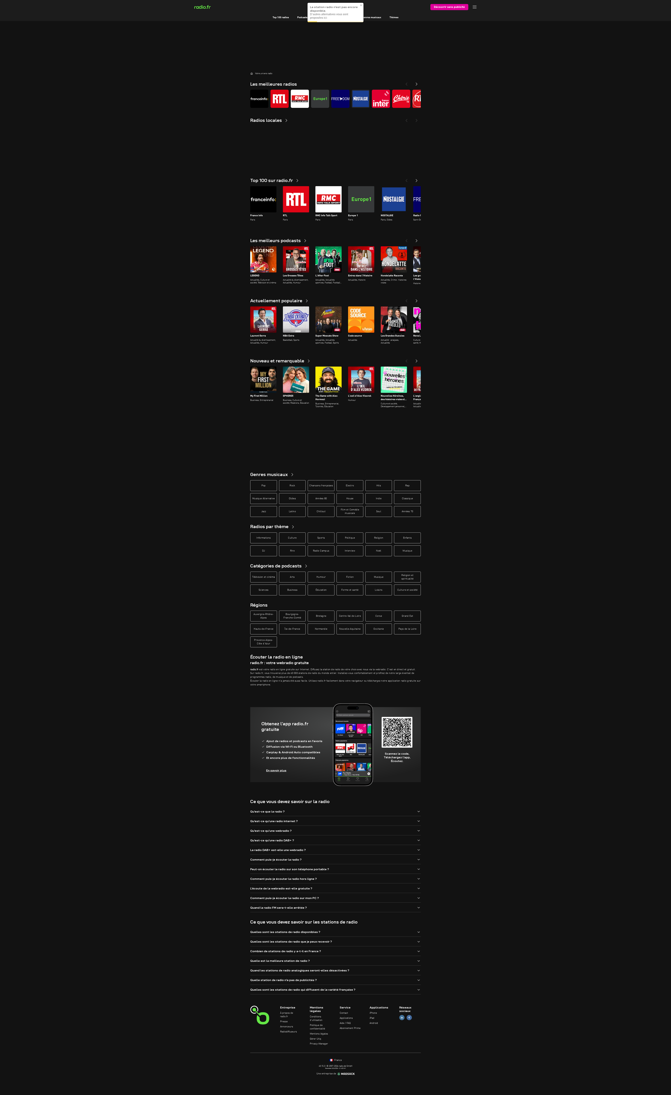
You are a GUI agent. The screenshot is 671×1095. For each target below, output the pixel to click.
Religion (378, 538)
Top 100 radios (281, 17)
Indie (378, 498)
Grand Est (407, 616)
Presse (284, 1021)
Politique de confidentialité (317, 1027)
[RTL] (279, 99)
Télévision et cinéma (263, 577)
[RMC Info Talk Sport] (300, 99)
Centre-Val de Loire (350, 616)
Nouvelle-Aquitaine (349, 629)
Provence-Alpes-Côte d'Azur (263, 642)
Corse (378, 616)
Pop (263, 485)
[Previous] (406, 82)
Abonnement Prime (350, 1028)
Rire (292, 551)
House (349, 498)
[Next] (416, 82)
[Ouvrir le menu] (474, 7)
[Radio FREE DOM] (340, 99)
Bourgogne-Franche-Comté (292, 616)
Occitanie (378, 629)
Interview (350, 551)
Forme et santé (350, 590)
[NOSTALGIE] (361, 99)
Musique (407, 551)
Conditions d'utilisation (316, 1018)
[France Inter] (381, 99)
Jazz (263, 511)
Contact (344, 1013)
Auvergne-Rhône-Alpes (263, 616)
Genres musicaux (371, 17)
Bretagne (321, 616)
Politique (350, 538)
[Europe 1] (320, 99)
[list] (335, 99)
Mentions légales (319, 1034)
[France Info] (259, 99)
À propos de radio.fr (286, 1015)
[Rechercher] (357, 7)
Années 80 (321, 498)
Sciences (264, 590)
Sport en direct (324, 17)
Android (374, 1023)
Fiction (350, 577)
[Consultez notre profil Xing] (409, 1017)
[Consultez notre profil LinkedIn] (402, 1017)
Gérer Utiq (315, 1039)
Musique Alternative (263, 498)
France (338, 1060)
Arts (292, 577)
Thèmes (393, 17)
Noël (378, 551)
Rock (292, 485)
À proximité (347, 17)
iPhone (373, 1013)
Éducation (321, 590)
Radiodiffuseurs (288, 1031)
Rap (407, 485)
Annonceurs (286, 1026)
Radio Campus (321, 551)
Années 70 (407, 511)
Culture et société (407, 590)
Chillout (321, 511)
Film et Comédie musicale (350, 511)
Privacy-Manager (319, 1044)
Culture (292, 538)
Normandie (321, 629)
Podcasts (302, 17)
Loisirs (378, 590)
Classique (407, 498)
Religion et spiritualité (407, 577)
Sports (321, 538)
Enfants (407, 538)
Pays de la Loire (407, 629)
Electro (350, 485)
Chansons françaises (321, 485)
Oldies (292, 498)
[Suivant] (416, 179)
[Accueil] (251, 73)
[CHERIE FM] (401, 99)
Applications (346, 1018)
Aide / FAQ (345, 1023)
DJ (263, 551)
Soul (378, 511)
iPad (372, 1018)
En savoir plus (276, 770)
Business (292, 590)
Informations (263, 538)
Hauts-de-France (263, 629)
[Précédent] (406, 179)
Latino (292, 511)
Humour (321, 577)
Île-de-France (292, 629)
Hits (378, 485)
